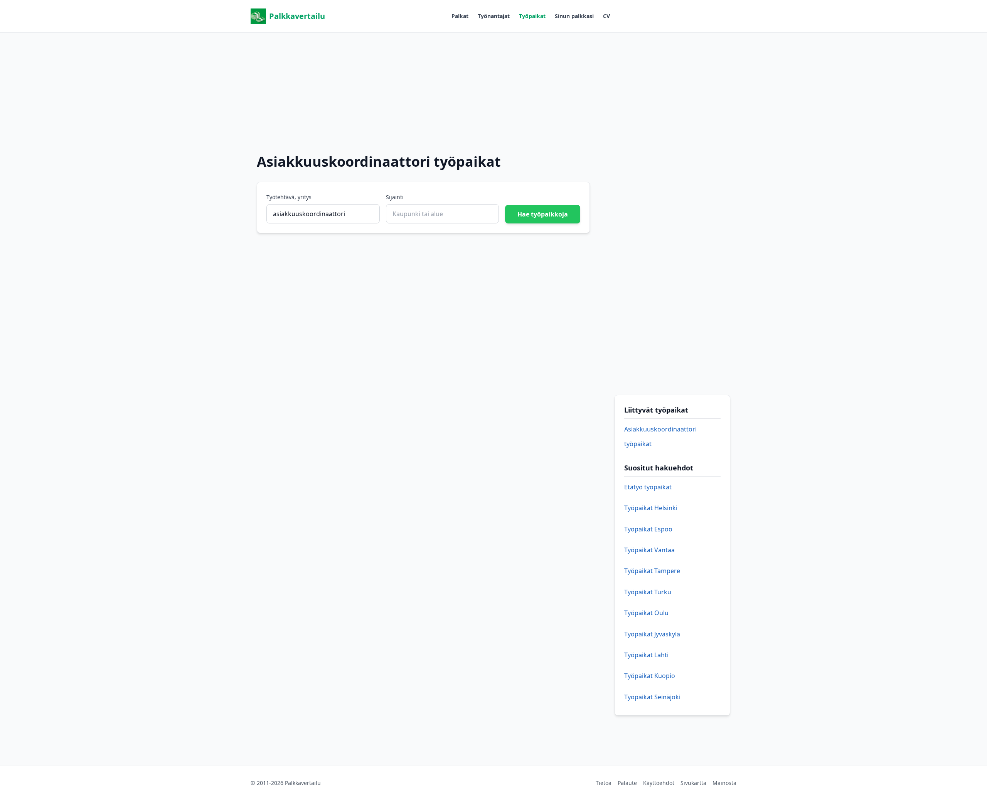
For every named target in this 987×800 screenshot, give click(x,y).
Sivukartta (693, 782)
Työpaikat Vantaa (649, 550)
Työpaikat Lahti (646, 655)
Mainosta (724, 782)
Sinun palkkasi (574, 16)
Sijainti (395, 197)
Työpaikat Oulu (646, 613)
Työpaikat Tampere (652, 571)
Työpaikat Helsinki (650, 508)
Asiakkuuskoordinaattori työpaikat (660, 436)
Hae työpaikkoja (542, 214)
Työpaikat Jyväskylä (652, 634)
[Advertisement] (493, 87)
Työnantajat (494, 16)
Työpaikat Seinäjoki (652, 697)
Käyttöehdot (658, 782)
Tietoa (603, 782)
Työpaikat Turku (647, 592)
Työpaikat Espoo (648, 529)
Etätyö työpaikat (648, 487)
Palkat (459, 16)
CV (606, 16)
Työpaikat (532, 16)
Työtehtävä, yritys (289, 197)
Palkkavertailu (297, 16)
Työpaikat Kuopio (649, 675)
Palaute (627, 782)
